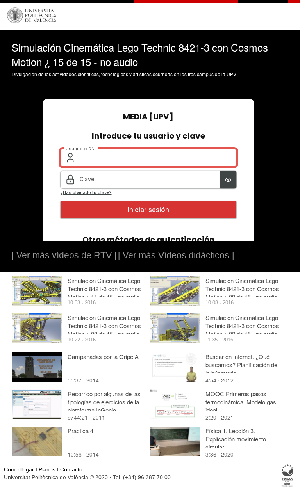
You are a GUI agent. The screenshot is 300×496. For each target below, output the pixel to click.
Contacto (71, 470)
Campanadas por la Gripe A (103, 356)
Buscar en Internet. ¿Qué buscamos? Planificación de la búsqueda (241, 364)
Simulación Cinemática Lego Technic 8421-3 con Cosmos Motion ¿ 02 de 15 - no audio (242, 325)
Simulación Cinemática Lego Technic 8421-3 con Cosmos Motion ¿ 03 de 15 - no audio (104, 325)
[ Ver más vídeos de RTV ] (64, 255)
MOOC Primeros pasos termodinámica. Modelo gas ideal (240, 401)
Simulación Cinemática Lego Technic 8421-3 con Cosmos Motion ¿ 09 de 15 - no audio (242, 288)
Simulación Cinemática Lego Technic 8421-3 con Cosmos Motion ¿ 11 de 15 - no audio (104, 288)
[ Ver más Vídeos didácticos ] (176, 255)
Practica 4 (80, 431)
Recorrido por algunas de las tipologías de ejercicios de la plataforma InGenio (104, 401)
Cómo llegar (19, 470)
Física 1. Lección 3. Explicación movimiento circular (235, 439)
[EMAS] (287, 486)
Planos (47, 470)
